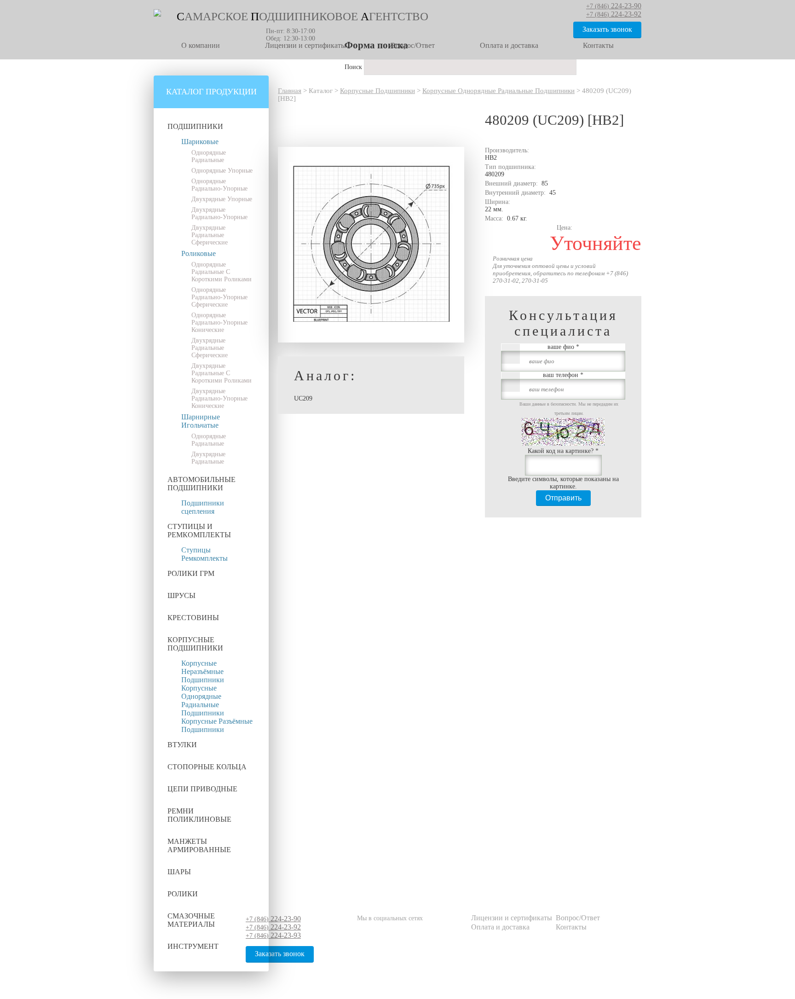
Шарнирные (200, 417)
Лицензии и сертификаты (305, 45)
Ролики (182, 894)
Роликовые (198, 253)
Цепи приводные (202, 789)
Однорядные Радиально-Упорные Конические (219, 322)
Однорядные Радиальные (208, 156)
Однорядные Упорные (222, 170)
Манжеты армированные (199, 845)
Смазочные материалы (191, 920)
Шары (179, 872)
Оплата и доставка (509, 45)
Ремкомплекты (204, 558)
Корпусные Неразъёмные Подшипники (202, 671)
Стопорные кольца (207, 767)
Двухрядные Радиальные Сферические (209, 235)
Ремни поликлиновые (199, 815)
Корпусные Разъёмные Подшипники (217, 725)
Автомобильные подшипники (201, 484)
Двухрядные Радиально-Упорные (219, 213)
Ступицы (196, 550)
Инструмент (193, 946)
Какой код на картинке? (563, 450)
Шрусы (181, 595)
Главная (289, 90)
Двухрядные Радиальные (208, 458)
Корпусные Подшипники (195, 644)
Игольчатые (200, 425)
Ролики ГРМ (190, 573)
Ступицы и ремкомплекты (199, 531)
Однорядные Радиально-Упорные (219, 185)
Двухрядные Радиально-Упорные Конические (219, 398)
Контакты (598, 45)
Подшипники (195, 126)
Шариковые (200, 141)
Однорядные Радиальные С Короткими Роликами (221, 272)
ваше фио (563, 346)
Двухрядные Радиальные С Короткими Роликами (221, 373)
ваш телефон (563, 375)
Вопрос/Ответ (413, 45)
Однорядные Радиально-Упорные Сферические (219, 297)
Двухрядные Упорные (221, 199)
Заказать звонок (607, 29)
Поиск (354, 67)
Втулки (182, 745)
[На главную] (157, 14)
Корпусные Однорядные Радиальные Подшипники (202, 700)
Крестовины (193, 617)
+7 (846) (273, 919)
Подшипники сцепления (202, 507)
